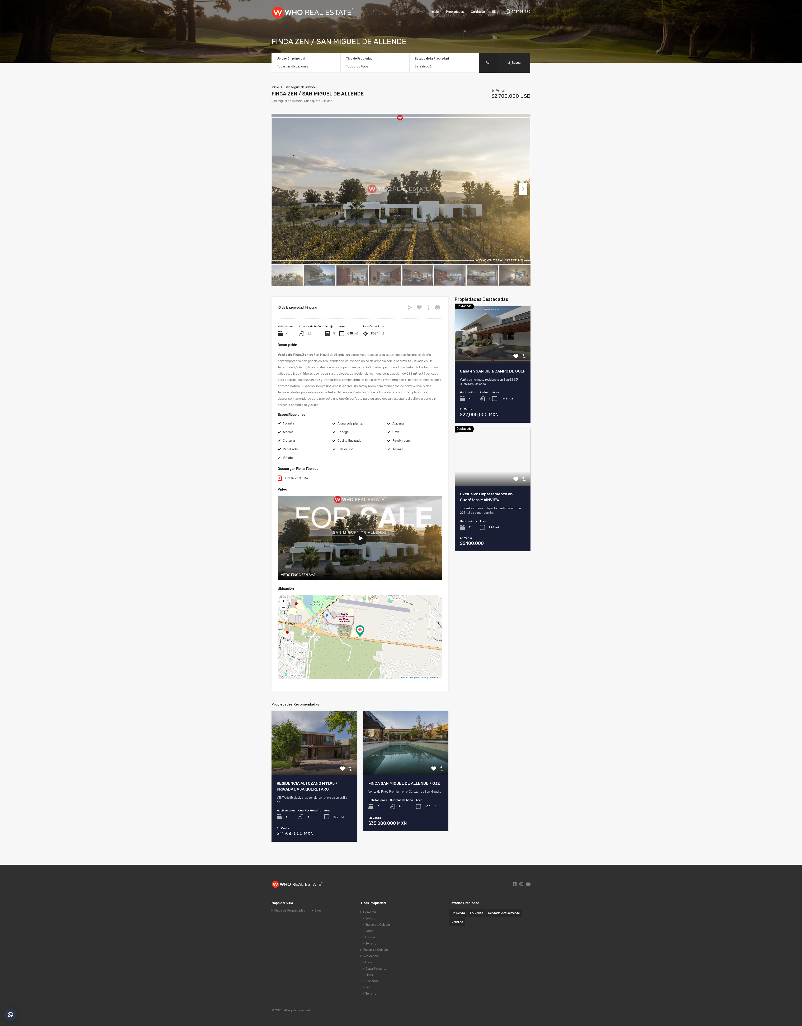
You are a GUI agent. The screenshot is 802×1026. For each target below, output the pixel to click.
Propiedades (455, 12)
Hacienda (372, 981)
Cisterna (289, 440)
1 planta (288, 423)
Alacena (398, 423)
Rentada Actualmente (504, 913)
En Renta (458, 913)
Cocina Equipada (349, 440)
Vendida (457, 922)
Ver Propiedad (314, 762)
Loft (368, 987)
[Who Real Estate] (313, 17)
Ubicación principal (291, 58)
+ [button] (283, 601)
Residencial (371, 956)
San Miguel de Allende (300, 87)
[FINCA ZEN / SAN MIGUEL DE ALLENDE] (360, 631)
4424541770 (520, 11)
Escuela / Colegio (377, 925)
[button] (10, 1014)
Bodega (343, 432)
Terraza (397, 449)
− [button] (283, 607)
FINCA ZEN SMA (296, 478)
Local (369, 931)
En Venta (476, 913)
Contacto (478, 12)
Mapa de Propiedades (289, 910)
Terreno (370, 943)
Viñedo (288, 458)
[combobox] (306, 67)
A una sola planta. (350, 423)
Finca (369, 975)
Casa (368, 962)
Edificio (370, 918)
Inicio (435, 12)
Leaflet (404, 677)
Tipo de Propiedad (359, 58)
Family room (401, 440)
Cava (396, 432)
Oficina (370, 937)
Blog (495, 12)
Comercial (370, 912)
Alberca (288, 432)
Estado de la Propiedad (432, 58)
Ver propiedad (492, 351)
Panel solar (290, 449)
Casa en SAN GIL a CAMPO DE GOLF (492, 371)
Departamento (376, 968)
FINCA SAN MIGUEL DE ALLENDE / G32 (404, 783)
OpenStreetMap (420, 677)
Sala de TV (345, 449)
